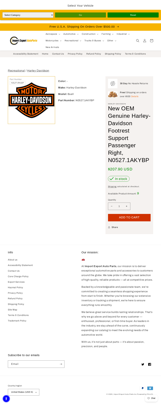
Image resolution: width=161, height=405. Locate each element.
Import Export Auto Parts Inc (125, 394)
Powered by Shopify (145, 394)
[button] (52, 34)
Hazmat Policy (15, 287)
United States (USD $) (22, 392)
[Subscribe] (60, 364)
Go (80, 15)
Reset (133, 15)
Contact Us (14, 271)
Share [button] (115, 227)
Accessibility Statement (20, 265)
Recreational (16, 70)
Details (135, 96)
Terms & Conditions (18, 315)
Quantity (112, 200)
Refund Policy (15, 298)
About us (12, 260)
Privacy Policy (15, 293)
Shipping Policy (16, 304)
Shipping (112, 186)
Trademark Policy (17, 321)
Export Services (16, 282)
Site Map (12, 310)
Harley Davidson (38, 70)
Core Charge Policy (18, 276)
